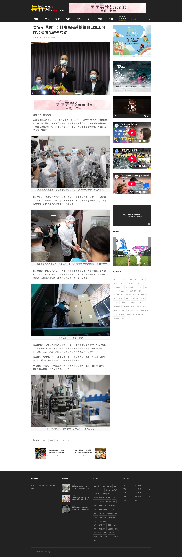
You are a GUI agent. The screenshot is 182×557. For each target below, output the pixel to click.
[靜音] (145, 116)
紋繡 (144, 306)
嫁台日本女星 (118, 295)
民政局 (143, 299)
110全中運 (117, 279)
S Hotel (142, 279)
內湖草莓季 (129, 283)
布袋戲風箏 (127, 295)
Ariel (124, 279)
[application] (132, 107)
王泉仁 (140, 302)
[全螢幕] (148, 116)
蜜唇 (137, 310)
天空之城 (121, 291)
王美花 (51, 440)
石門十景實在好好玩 (128, 306)
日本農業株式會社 (143, 295)
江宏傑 (116, 302)
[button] (132, 107)
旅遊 (68, 18)
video (115, 283)
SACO (136, 279)
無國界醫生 (132, 302)
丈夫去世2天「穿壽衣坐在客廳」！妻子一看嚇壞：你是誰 (80, 509)
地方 (100, 18)
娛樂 (57, 18)
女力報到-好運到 (131, 291)
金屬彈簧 (121, 314)
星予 (115, 299)
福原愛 (139, 306)
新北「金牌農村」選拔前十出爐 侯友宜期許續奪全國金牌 (83, 451)
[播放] (116, 116)
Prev (114, 251)
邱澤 (115, 314)
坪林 (115, 291)
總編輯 (53, 37)
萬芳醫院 (130, 310)
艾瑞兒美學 (122, 310)
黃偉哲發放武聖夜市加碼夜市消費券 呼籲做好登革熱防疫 (132, 250)
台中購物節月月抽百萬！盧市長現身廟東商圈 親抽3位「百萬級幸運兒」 (80, 499)
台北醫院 (137, 283)
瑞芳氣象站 (117, 306)
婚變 (140, 291)
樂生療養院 (135, 299)
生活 (47, 18)
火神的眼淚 (123, 302)
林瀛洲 (121, 299)
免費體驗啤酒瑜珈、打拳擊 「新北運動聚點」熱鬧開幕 (56, 451)
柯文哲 (127, 299)
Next (149, 251)
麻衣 (123, 318)
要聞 (36, 18)
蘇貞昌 (58, 440)
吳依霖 (140, 287)
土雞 (146, 287)
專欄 (111, 18)
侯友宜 (122, 283)
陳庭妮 (129, 314)
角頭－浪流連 (144, 310)
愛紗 (134, 295)
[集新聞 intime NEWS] (48, 7)
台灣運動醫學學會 (131, 287)
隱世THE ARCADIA (138, 314)
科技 (79, 18)
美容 (89, 18)
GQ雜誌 (130, 279)
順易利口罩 (66, 440)
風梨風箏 (116, 318)
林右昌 (45, 440)
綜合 (124, 496)
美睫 (115, 310)
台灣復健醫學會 (118, 287)
